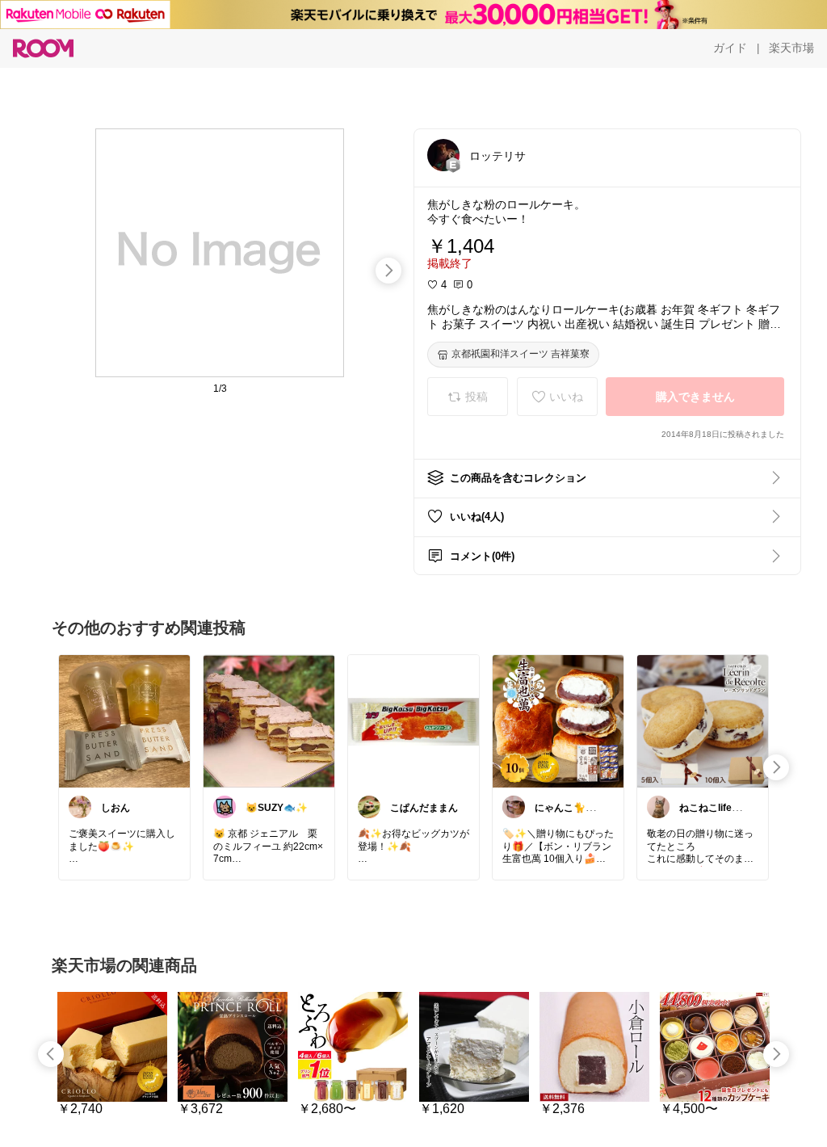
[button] (443, 155)
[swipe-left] (51, 1054)
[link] (124, 720)
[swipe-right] (388, 271)
